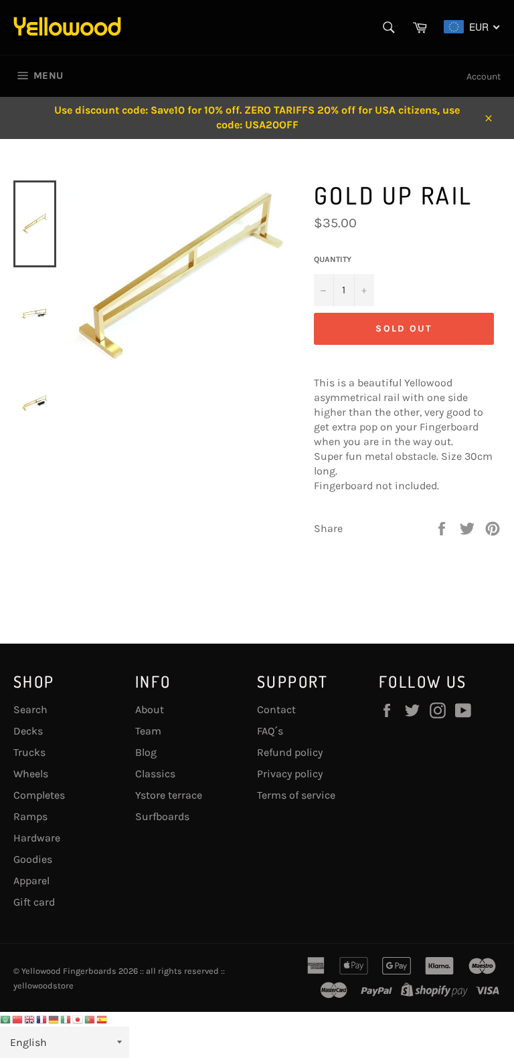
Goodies (32, 859)
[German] (54, 1019)
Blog (146, 752)
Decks (28, 730)
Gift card (34, 902)
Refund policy (290, 752)
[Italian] (66, 1019)
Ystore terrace (168, 795)
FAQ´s (270, 730)
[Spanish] (102, 1019)
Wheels (30, 773)
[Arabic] (6, 1019)
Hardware (36, 837)
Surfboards (162, 816)
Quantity (332, 259)
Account (483, 76)
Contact (276, 709)
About (149, 709)
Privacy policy (290, 773)
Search (30, 709)
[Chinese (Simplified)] (18, 1019)
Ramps (30, 816)
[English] (30, 1019)
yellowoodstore (43, 985)
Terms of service (296, 795)
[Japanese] (78, 1019)
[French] (42, 1019)
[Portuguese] (90, 1019)
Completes (39, 795)
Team (148, 730)
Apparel (31, 880)
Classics (155, 773)
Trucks (29, 752)
